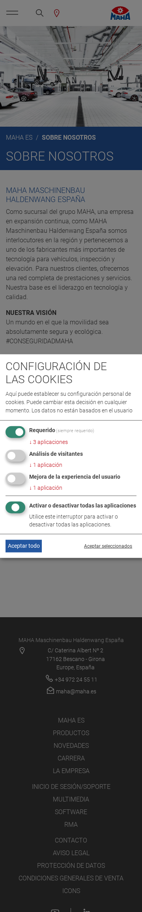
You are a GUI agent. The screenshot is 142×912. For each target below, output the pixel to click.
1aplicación (45, 465)
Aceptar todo (24, 546)
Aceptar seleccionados (108, 546)
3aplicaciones (48, 442)
